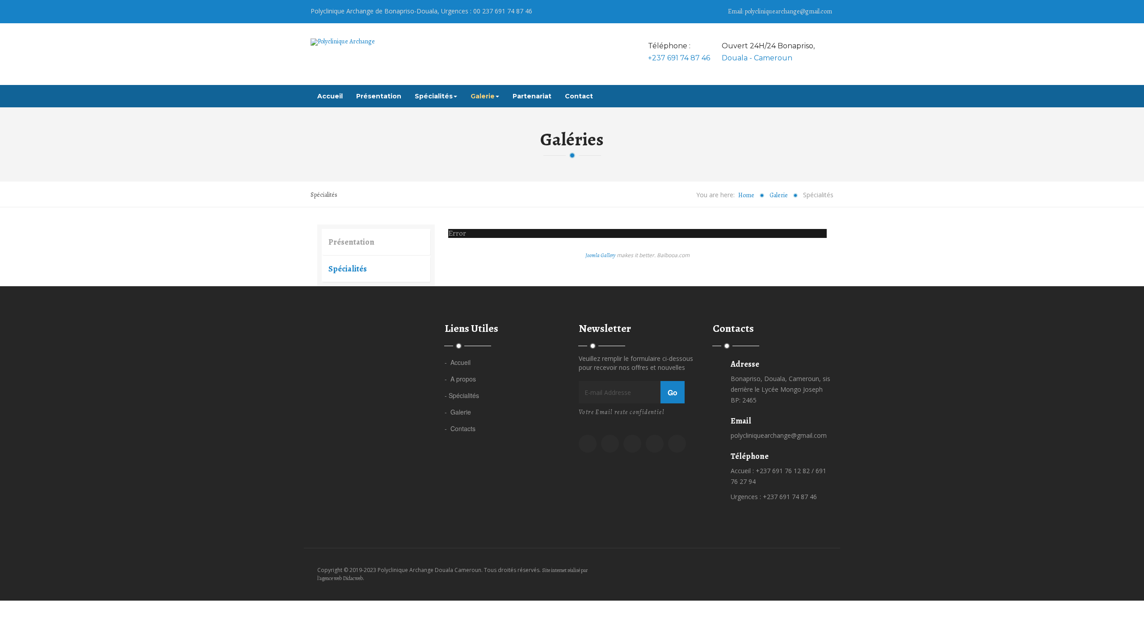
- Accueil (458, 362)
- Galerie (458, 411)
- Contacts (460, 428)
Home (746, 195)
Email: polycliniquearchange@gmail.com (780, 11)
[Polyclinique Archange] (343, 42)
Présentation (378, 96)
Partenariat (532, 96)
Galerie (483, 96)
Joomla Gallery (600, 255)
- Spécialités (462, 395)
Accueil (330, 96)
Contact (579, 96)
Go (672, 392)
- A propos (460, 378)
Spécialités (434, 96)
